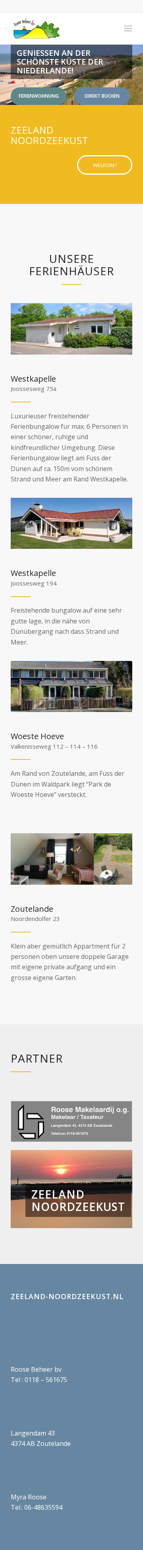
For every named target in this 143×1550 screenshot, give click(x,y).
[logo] (59, 28)
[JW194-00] (71, 523)
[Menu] (128, 28)
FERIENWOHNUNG (39, 96)
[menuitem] (128, 28)
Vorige (29, 1189)
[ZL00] (71, 859)
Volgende (114, 1189)
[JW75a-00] (71, 329)
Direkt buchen (102, 96)
